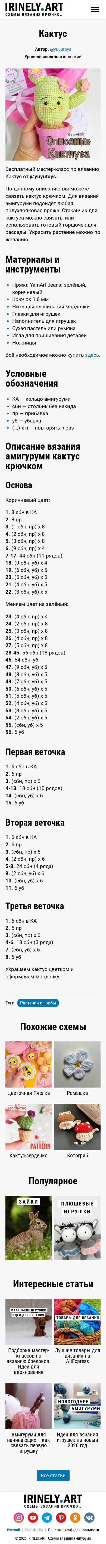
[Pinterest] (61, 1517)
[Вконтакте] (89, 1517)
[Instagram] (19, 1517)
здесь (92, 355)
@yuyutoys (60, 49)
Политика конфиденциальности (73, 1530)
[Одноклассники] (75, 1517)
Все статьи (53, 1475)
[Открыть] (95, 9)
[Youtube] (33, 1517)
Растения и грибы (38, 1003)
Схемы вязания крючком (34, 14)
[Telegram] (47, 1517)
